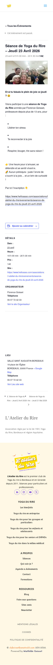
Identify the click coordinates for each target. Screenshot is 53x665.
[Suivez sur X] (36, 492)
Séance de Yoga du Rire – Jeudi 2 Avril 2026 (17, 398)
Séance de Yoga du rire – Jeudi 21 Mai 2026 (37, 398)
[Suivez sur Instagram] (23, 492)
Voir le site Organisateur (18, 304)
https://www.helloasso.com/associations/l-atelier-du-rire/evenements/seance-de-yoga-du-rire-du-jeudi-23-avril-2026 (27, 200)
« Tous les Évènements (18, 26)
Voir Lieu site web (15, 384)
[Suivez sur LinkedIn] (17, 492)
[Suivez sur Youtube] (30, 492)
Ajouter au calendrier (22, 225)
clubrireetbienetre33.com (22, 648)
